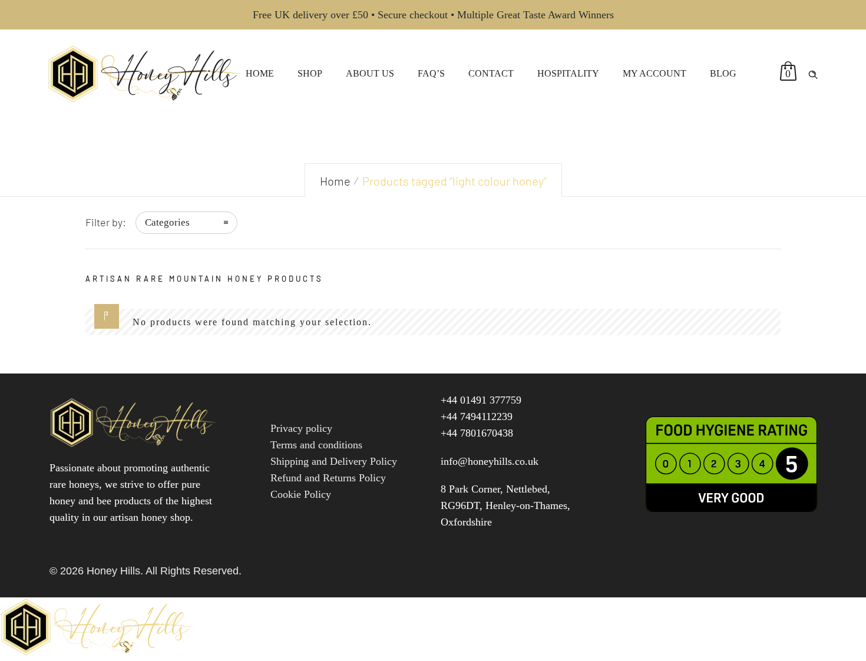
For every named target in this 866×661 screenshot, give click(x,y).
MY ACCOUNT (654, 73)
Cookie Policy (300, 494)
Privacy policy (301, 428)
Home (335, 181)
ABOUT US (370, 73)
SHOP (310, 73)
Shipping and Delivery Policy (333, 461)
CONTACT (491, 73)
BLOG (723, 73)
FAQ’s (431, 73)
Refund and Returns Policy (328, 478)
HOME (260, 73)
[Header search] (813, 72)
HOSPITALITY (568, 73)
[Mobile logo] (99, 653)
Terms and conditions (316, 445)
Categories (167, 222)
